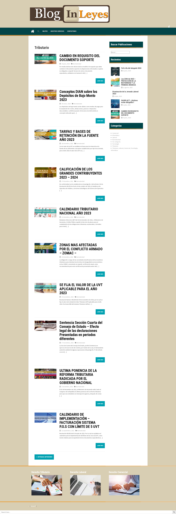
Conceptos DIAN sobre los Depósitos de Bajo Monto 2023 (78, 96)
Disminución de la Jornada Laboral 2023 (125, 93)
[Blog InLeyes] (70, 14)
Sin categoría (116, 142)
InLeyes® (33, 506)
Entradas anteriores (44, 457)
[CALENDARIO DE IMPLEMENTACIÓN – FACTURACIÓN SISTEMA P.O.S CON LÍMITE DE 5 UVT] (45, 417)
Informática (115, 135)
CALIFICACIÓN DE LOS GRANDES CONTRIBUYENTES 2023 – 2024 (80, 173)
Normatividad (77, 64)
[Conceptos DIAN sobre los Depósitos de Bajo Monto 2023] (45, 95)
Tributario (115, 146)
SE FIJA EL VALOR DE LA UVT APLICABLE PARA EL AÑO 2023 (80, 289)
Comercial (115, 133)
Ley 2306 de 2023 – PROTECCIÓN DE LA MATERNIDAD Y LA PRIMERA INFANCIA (128, 82)
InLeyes (45, 31)
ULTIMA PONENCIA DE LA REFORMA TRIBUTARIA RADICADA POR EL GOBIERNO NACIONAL (78, 376)
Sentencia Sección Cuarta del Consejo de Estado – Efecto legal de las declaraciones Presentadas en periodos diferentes (80, 330)
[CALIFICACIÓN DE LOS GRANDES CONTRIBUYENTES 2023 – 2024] (45, 172)
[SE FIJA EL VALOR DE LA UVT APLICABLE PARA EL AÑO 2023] (45, 288)
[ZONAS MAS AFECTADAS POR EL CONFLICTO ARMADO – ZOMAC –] (45, 248)
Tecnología (115, 144)
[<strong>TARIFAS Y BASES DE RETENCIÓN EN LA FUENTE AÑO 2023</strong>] (45, 134)
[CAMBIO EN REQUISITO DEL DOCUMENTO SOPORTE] (45, 59)
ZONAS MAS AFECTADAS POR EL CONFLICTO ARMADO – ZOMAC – (81, 249)
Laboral (114, 137)
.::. (29, 506)
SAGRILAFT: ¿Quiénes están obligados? (129, 101)
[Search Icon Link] (38, 31)
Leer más (100, 81)
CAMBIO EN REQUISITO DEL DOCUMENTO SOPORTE (79, 58)
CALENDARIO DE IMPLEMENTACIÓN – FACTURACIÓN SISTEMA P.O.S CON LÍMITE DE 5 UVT (79, 420)
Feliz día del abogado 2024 (131, 68)
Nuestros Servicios (57, 31)
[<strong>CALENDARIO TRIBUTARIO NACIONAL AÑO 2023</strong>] (45, 212)
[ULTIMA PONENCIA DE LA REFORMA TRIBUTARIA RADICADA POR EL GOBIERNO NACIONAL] (45, 373)
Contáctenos (71, 31)
